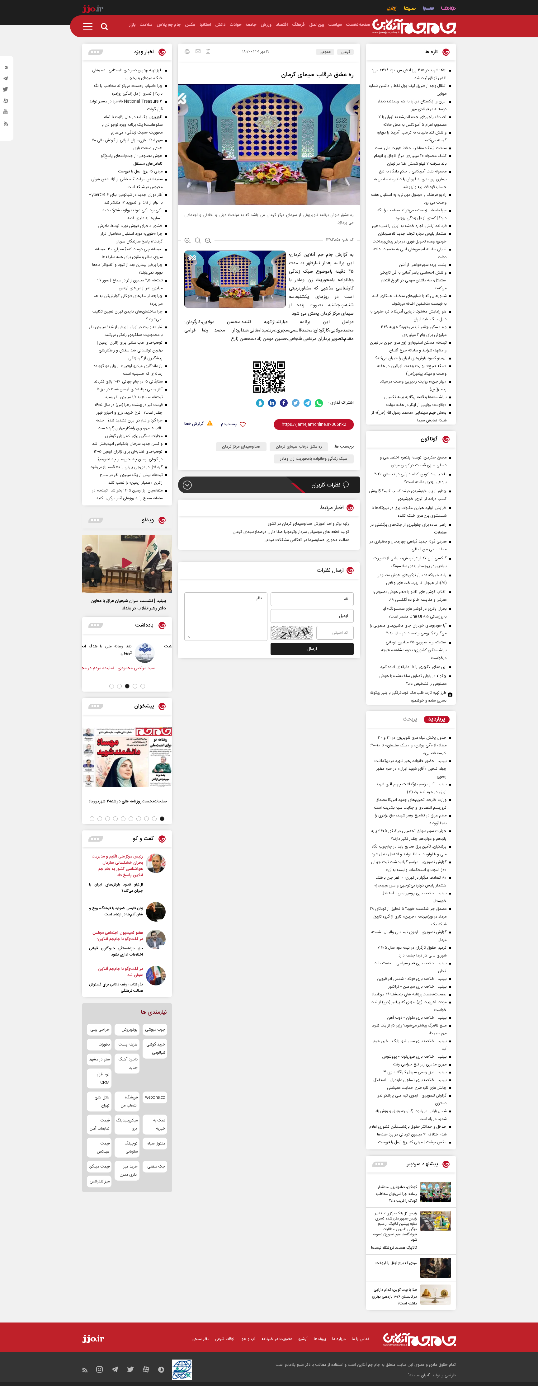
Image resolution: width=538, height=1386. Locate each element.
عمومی (325, 52)
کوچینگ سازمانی (131, 1147)
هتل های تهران (102, 1101)
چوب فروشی (155, 1029)
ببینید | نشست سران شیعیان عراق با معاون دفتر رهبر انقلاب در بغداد (128, 604)
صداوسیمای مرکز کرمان (241, 446)
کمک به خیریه (159, 1124)
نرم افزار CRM (103, 1078)
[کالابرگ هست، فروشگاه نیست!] (434, 1231)
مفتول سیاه (156, 1143)
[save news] (207, 52)
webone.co (155, 1097)
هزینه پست (127, 1044)
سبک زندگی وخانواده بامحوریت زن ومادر (313, 458)
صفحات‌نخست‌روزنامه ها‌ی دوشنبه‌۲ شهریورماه (127, 801)
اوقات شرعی (224, 1339)
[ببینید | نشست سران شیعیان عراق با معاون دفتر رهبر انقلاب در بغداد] (127, 564)
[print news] (187, 52)
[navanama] (448, 9)
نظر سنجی (200, 1339)
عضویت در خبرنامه (277, 1339)
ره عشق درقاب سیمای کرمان (299, 446)
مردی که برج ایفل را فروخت (396, 1263)
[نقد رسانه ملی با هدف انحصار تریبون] (157, 653)
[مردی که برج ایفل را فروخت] (434, 1268)
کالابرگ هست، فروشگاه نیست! (394, 1248)
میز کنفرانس (100, 1181)
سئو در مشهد (99, 1059)
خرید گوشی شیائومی (155, 1048)
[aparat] (6, 102)
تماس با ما (360, 1339)
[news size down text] (208, 241)
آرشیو (303, 1339)
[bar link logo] (92, 10)
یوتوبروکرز (129, 1029)
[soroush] (260, 403)
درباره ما (339, 1339)
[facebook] (284, 403)
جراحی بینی (100, 1029)
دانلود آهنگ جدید (127, 1063)
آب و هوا (248, 1339)
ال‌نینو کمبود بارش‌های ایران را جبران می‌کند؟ (116, 887)
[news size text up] (187, 241)
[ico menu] (90, 26)
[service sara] (428, 9)
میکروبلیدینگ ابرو (126, 1124)
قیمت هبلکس (103, 1147)
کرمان (345, 52)
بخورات (104, 1044)
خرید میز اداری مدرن (128, 1170)
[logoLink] (414, 26)
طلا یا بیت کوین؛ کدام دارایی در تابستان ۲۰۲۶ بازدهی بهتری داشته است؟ (394, 1297)
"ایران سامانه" (419, 1375)
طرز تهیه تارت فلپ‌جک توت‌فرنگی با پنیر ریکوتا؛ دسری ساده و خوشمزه (408, 696)
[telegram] (6, 80)
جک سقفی (156, 1166)
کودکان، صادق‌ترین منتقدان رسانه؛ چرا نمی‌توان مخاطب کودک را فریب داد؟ (396, 1194)
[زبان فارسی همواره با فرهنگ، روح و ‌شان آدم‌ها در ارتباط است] (156, 912)
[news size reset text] (198, 241)
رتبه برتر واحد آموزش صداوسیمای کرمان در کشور (308, 523)
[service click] (392, 9)
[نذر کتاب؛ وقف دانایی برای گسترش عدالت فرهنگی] (156, 980)
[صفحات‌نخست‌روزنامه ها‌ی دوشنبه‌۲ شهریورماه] (127, 756)
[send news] (198, 52)
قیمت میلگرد (99, 1166)
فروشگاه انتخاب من (129, 1101)
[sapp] (6, 113)
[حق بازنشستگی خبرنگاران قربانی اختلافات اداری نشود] (156, 944)
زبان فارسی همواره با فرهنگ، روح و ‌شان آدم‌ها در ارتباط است (116, 911)
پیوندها (320, 1339)
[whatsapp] (319, 403)
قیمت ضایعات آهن (100, 1124)
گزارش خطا (194, 424)
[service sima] (410, 9)
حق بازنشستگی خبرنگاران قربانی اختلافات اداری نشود (116, 951)
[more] (379, 1164)
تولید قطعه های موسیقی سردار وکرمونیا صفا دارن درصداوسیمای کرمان (291, 532)
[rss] (6, 124)
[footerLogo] (419, 1339)
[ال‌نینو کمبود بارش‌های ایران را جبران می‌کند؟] (156, 873)
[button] (143, 686)
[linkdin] (272, 403)
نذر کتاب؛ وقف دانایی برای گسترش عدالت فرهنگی (116, 987)
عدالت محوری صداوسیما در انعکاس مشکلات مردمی (306, 540)
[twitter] (6, 91)
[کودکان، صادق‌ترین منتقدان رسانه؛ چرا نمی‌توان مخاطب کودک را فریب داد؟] (434, 1193)
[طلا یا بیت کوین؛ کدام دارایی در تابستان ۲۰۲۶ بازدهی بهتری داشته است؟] (434, 1296)
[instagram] (6, 68)
